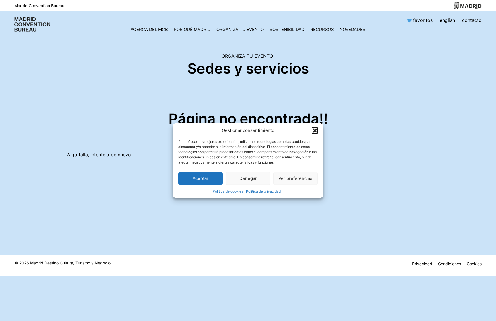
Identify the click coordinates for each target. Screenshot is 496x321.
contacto (472, 20)
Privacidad (422, 264)
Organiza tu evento (240, 29)
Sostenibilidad (287, 29)
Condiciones (449, 264)
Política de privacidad (263, 191)
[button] (315, 130)
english (447, 20)
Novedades (352, 29)
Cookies (474, 264)
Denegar (248, 178)
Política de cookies (228, 191)
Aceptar (200, 178)
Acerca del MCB (149, 29)
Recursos (322, 29)
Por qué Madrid (192, 29)
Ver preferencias (295, 178)
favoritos (423, 20)
